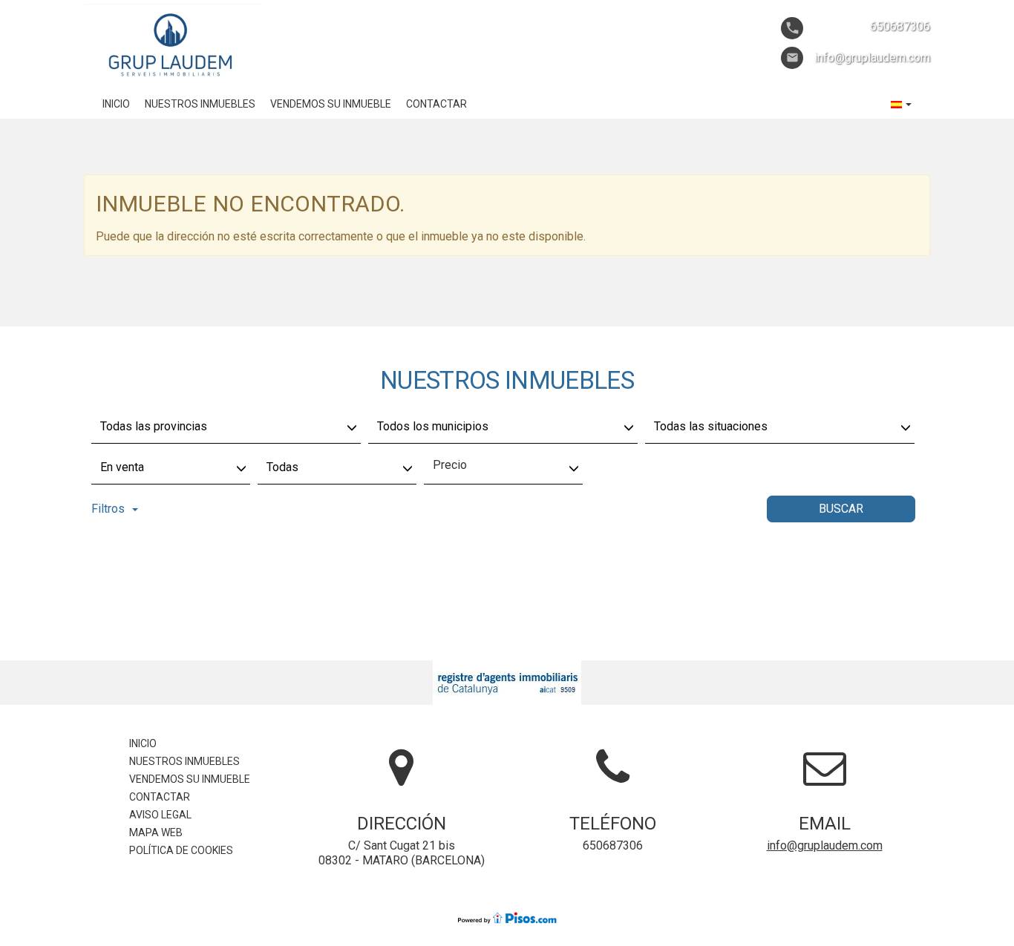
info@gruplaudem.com (825, 845)
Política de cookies (181, 850)
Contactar (436, 104)
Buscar (841, 509)
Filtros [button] (108, 509)
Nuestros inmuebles (200, 104)
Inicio (116, 104)
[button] (901, 104)
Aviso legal (160, 815)
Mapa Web (156, 832)
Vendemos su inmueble (330, 104)
